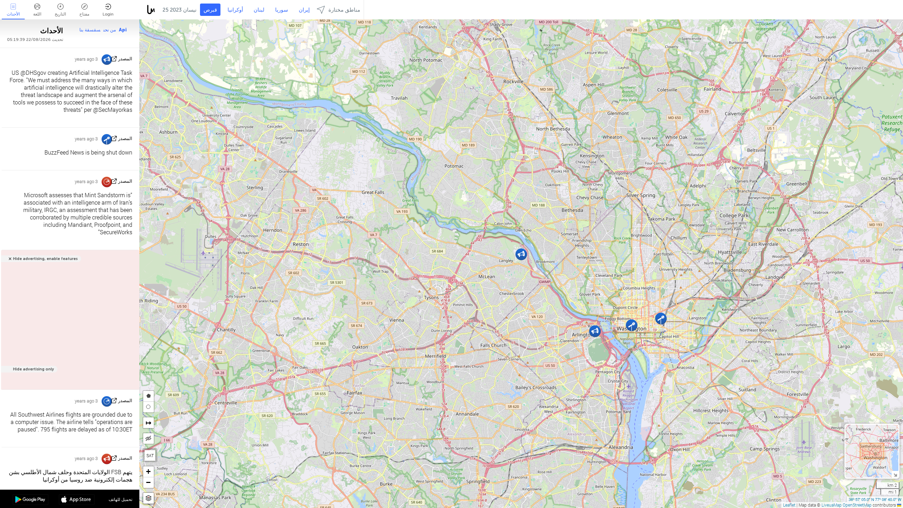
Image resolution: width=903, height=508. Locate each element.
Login (108, 14)
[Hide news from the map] (148, 438)
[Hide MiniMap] (895, 474)
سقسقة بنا (90, 29)
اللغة (37, 14)
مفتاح (84, 14)
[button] (595, 331)
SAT (150, 455)
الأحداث (13, 14)
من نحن (109, 29)
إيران (304, 10)
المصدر (125, 58)
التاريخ (60, 14)
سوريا (281, 10)
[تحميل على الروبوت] (30, 500)
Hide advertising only (33, 369)
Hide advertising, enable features (45, 258)
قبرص (210, 10)
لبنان (259, 10)
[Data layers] (148, 498)
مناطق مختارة (344, 10)
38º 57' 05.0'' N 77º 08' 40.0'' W (875, 499)
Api (123, 29)
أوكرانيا (235, 10)
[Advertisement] (69, 323)
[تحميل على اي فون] (77, 500)
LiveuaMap (832, 505)
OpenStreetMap (857, 505)
